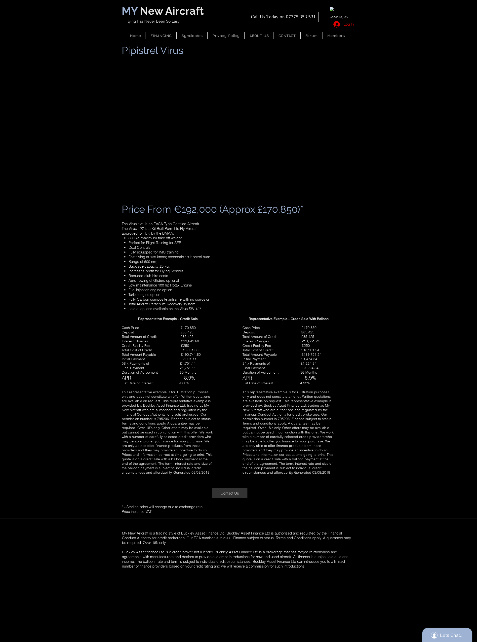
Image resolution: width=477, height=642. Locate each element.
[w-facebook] (332, 9)
